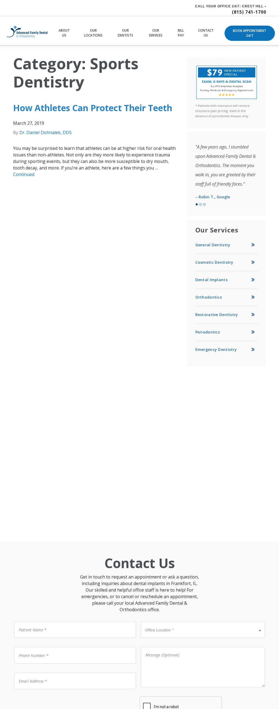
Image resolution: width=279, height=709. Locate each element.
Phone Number (30, 646)
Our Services (155, 33)
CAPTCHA (24, 696)
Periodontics (207, 332)
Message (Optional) (159, 646)
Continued (23, 174)
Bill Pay (181, 33)
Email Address (29, 672)
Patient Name (29, 621)
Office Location (157, 621)
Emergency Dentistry (216, 349)
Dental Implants (211, 279)
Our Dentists (125, 33)
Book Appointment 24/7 (249, 33)
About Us (64, 33)
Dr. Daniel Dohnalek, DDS (45, 132)
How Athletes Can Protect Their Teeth (92, 108)
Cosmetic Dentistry (214, 262)
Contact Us (206, 33)
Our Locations (93, 33)
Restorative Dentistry (216, 314)
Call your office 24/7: (229, 6)
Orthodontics (208, 297)
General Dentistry (213, 244)
